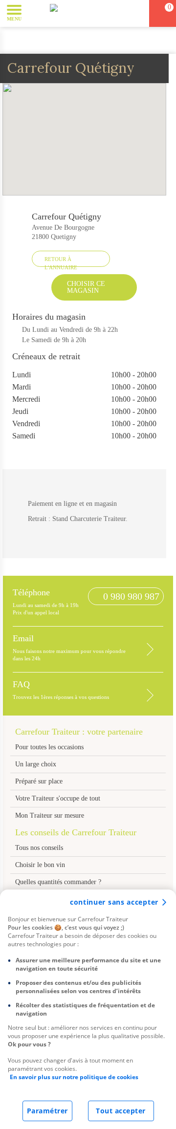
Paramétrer (47, 1110)
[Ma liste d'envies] (137, 13)
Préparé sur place (39, 781)
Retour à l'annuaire (60, 261)
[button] (36, 13)
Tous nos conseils (40, 847)
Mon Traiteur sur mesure (49, 815)
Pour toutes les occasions (49, 747)
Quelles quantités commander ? (58, 882)
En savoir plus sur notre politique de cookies (74, 1077)
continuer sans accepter (114, 902)
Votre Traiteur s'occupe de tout (57, 798)
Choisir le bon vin (40, 864)
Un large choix (35, 764)
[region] (88, 1009)
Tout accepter (121, 1110)
